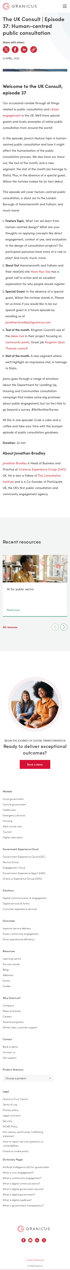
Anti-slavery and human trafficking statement (23, 1134)
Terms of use (10, 1104)
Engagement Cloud (14, 867)
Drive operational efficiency (18, 939)
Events (6, 980)
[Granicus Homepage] (34, 1228)
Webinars (8, 975)
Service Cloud (11, 862)
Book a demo (35, 764)
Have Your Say (41, 271)
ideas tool (17, 336)
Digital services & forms (16, 903)
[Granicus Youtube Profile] (30, 1240)
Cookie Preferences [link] (35, 1259)
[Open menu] (65, 6)
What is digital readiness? (17, 1200)
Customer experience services (20, 909)
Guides (7, 986)
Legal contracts (12, 1115)
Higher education (13, 837)
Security (7, 1121)
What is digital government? (19, 1194)
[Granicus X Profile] (44, 1240)
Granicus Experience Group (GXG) (42, 469)
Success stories (11, 964)
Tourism (7, 831)
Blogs (6, 969)
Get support (9, 1057)
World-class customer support (20, 1027)
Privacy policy (11, 1110)
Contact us (9, 1052)
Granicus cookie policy (16, 1151)
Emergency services (14, 815)
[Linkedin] (24, 49)
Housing (7, 821)
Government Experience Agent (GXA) (24, 873)
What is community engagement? (22, 1178)
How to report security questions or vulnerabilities (23, 1143)
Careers (7, 1016)
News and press (12, 1011)
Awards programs (13, 1022)
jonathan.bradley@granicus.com (28, 322)
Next (63, 627)
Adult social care (12, 826)
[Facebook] (15, 49)
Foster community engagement (21, 933)
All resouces (10, 627)
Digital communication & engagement (25, 898)
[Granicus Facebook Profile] (23, 1240)
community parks (17, 342)
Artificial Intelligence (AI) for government (26, 1167)
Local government (13, 799)
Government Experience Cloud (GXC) (24, 856)
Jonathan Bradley (15, 463)
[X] (6, 49)
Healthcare (9, 810)
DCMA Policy (10, 1126)
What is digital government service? (23, 1189)
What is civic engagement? (18, 1172)
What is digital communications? (21, 1183)
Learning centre (12, 958)
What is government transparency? (23, 1205)
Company (8, 1005)
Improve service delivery (17, 928)
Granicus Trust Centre (15, 1099)
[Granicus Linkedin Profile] (37, 1240)
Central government (14, 804)
